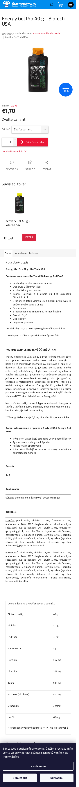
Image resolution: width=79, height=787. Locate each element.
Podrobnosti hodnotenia (46, 33)
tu (17, 757)
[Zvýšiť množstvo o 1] (15, 140)
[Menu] (70, 4)
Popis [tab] (8, 253)
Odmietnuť (19, 778)
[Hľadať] (51, 4)
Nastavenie (38, 766)
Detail (29, 237)
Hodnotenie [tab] (20, 253)
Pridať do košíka (35, 142)
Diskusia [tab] (33, 253)
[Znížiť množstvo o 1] (15, 144)
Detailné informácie (12, 151)
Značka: (16, 37)
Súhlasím (56, 778)
